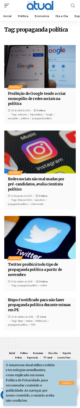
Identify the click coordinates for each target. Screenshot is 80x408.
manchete (40, 199)
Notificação (41, 320)
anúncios (22, 114)
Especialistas (36, 114)
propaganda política (42, 118)
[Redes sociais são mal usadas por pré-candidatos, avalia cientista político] (40, 152)
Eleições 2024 (25, 199)
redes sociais (37, 204)
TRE (33, 324)
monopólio (13, 118)
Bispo (20, 320)
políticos (25, 118)
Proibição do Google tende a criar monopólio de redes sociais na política (37, 98)
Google (49, 114)
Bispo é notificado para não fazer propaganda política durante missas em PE (39, 305)
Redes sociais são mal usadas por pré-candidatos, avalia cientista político (36, 184)
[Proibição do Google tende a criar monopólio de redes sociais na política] (40, 66)
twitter (44, 285)
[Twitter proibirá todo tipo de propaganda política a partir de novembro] (40, 237)
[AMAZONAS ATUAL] (40, 5)
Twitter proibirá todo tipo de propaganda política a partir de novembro (35, 269)
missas (29, 320)
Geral (43, 316)
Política (15, 87)
